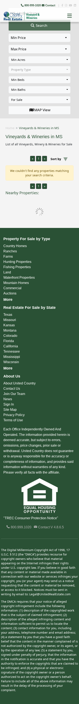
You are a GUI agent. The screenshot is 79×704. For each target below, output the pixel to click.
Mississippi (11, 357)
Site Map (10, 409)
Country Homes (15, 246)
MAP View (42, 109)
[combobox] (39, 59)
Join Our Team (14, 394)
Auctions (9, 293)
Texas (7, 314)
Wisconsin (11, 362)
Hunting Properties (17, 262)
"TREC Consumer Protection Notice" (30, 518)
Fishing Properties (17, 267)
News (7, 399)
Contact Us (11, 388)
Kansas (9, 325)
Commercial (12, 288)
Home (9, 128)
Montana (9, 330)
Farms (8, 256)
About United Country (19, 383)
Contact (50, 5)
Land (7, 272)
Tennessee (11, 351)
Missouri (9, 320)
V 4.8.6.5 (57, 527)
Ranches (10, 251)
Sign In (8, 404)
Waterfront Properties (19, 277)
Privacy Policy (14, 415)
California (10, 346)
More (7, 299)
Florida (8, 341)
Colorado (10, 335)
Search (41, 25)
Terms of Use (13, 420)
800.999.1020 (20, 527)
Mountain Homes (16, 283)
